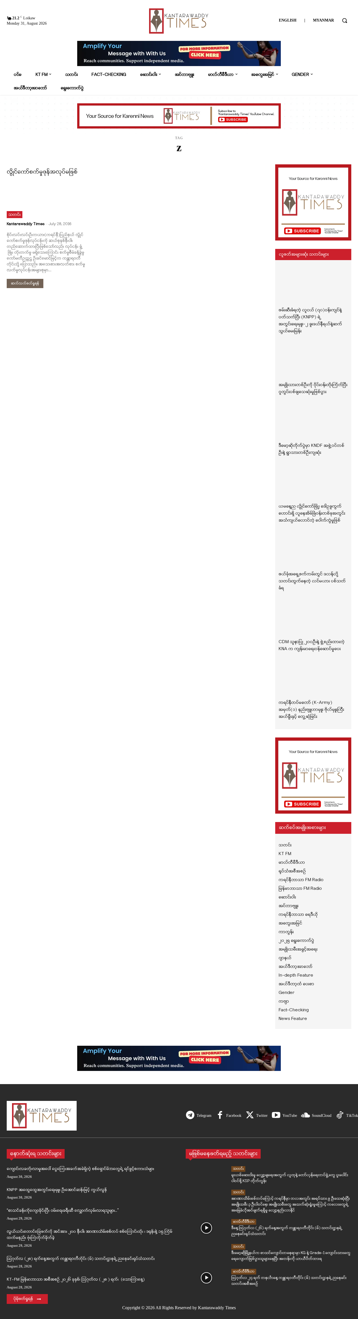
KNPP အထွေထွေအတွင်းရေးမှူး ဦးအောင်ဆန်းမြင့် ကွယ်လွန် (57, 1190)
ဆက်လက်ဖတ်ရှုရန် (25, 283)
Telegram (204, 1115)
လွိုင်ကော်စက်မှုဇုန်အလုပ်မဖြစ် (42, 172)
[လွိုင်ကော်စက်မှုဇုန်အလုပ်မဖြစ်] (46, 198)
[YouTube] (276, 1116)
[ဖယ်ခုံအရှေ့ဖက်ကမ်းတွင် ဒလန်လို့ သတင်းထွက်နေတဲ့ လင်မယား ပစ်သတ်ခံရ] (313, 550)
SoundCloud (321, 1115)
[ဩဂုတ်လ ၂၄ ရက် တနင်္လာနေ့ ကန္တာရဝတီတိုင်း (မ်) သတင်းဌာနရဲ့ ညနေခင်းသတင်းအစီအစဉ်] (206, 1277)
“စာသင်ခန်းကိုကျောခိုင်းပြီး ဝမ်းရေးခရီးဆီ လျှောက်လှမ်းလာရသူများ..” (63, 1211)
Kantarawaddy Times (25, 224)
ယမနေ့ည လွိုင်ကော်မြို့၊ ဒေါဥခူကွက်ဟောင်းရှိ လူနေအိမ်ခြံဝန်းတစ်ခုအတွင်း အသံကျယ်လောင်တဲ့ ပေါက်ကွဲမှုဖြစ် (312, 513)
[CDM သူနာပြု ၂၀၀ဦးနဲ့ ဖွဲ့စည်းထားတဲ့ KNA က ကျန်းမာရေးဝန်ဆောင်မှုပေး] (313, 618)
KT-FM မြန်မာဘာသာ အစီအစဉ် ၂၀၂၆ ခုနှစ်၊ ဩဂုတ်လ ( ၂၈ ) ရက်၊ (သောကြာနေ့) (76, 1280)
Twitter (262, 1115)
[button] (344, 20)
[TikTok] (340, 1116)
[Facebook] (220, 1116)
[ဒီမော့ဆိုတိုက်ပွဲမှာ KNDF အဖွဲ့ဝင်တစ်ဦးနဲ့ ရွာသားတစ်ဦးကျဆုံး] (313, 422)
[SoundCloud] (305, 1116)
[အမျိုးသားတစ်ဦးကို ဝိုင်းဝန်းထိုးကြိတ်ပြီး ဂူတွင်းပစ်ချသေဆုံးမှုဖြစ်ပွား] (313, 361)
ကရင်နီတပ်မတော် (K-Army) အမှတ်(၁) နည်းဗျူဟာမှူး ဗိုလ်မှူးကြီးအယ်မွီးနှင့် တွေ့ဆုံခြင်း (311, 710)
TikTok (352, 1115)
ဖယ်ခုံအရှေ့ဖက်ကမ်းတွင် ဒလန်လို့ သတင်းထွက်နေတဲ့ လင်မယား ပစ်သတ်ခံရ (312, 581)
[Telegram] (190, 1116)
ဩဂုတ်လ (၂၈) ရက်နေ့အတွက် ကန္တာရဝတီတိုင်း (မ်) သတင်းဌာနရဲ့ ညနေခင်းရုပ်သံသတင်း (81, 1259)
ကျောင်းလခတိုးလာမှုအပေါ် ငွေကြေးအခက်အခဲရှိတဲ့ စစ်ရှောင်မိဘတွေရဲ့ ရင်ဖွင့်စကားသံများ (80, 1169)
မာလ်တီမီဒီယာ (244, 1221)
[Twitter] (250, 1116)
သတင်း (14, 215)
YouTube (289, 1115)
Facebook (233, 1115)
